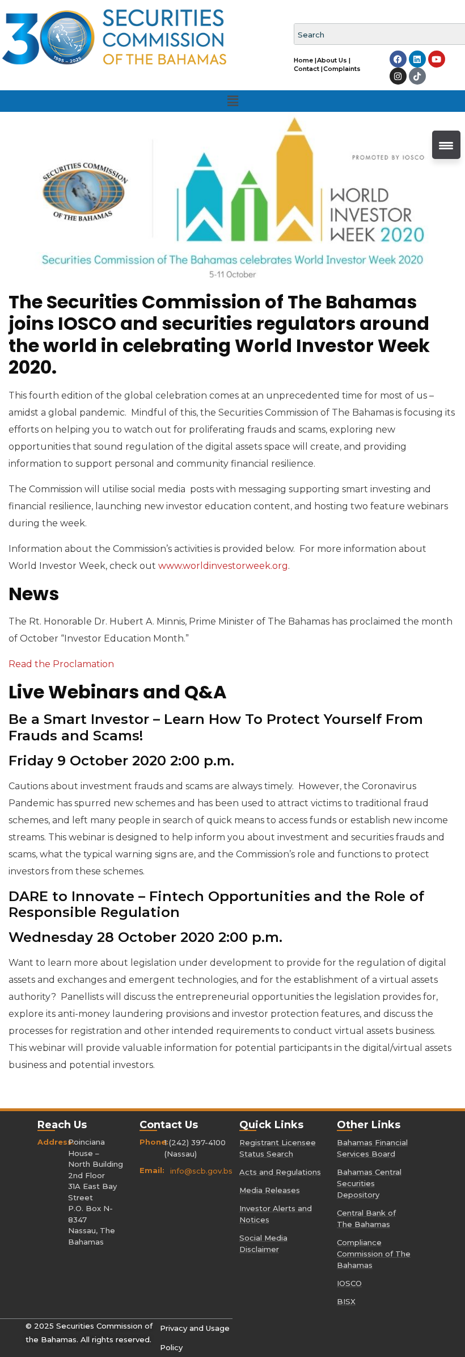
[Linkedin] (417, 59)
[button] (232, 101)
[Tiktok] (417, 76)
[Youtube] (436, 59)
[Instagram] (398, 76)
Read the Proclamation (62, 664)
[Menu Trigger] (446, 145)
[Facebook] (398, 59)
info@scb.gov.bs (201, 1170)
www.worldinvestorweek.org (223, 565)
